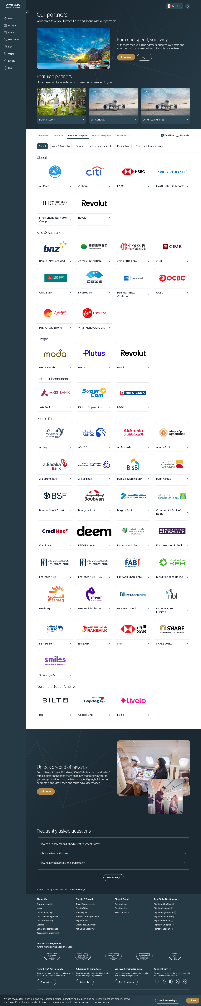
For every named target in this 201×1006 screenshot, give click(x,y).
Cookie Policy (14, 1002)
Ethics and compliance (47, 929)
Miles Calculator (122, 912)
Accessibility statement (48, 933)
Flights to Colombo (163, 916)
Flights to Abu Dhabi (163, 904)
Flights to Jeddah (162, 929)
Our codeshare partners (48, 916)
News (39, 908)
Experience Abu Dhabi (86, 924)
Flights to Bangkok (162, 924)
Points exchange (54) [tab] (78, 135)
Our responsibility (45, 920)
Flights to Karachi (162, 920)
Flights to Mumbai (162, 908)
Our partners (121, 904)
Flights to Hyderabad (163, 912)
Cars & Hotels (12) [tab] (123, 135)
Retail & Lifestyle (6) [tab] (101, 135)
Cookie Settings (168, 1000)
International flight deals (87, 916)
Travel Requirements (85, 904)
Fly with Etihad (82, 908)
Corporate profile (45, 904)
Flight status (82, 920)
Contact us (46, 982)
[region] (100, 1000)
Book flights (81, 912)
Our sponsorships (45, 912)
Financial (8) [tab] (58, 135)
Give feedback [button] (126, 982)
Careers (40, 924)
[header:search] (180, 5)
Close (193, 1000)
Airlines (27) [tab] (43, 135)
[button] (26, 12)
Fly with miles (121, 908)
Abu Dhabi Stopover (85, 929)
